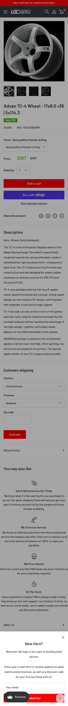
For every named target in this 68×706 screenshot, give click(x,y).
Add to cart (34, 183)
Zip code (9, 412)
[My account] (54, 12)
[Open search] (47, 12)
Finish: (25, 140)
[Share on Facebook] (41, 215)
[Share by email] (61, 215)
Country (8, 378)
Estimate (14, 434)
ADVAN (7, 127)
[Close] (63, 636)
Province (9, 395)
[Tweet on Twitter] (54, 215)
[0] (61, 12)
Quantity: (9, 170)
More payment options (34, 203)
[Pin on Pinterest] (48, 215)
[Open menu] (5, 11)
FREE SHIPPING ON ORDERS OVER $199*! (34, 2)
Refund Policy (12, 450)
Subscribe (34, 698)
